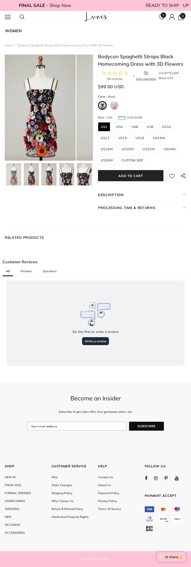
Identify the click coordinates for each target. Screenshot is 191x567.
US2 (104, 127)
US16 (140, 138)
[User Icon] (172, 17)
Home (9, 45)
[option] (40, 108)
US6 (135, 127)
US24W (170, 149)
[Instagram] (158, 478)
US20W (128, 149)
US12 (105, 138)
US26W (107, 160)
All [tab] (8, 271)
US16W (159, 138)
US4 (119, 127)
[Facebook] (149, 478)
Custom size (132, 160)
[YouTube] (179, 478)
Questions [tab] (50, 271)
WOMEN (13, 30)
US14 (122, 138)
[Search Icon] (27, 17)
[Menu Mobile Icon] (8, 17)
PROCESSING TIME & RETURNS (126, 208)
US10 (166, 127)
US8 (150, 127)
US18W (107, 149)
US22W (149, 149)
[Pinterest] (168, 478)
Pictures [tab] (26, 271)
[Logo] (96, 17)
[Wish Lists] (172, 175)
